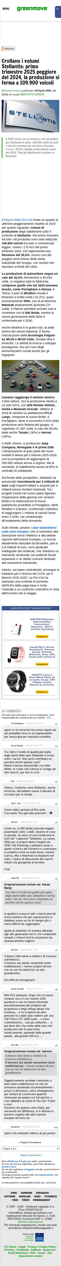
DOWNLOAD (24, 1196)
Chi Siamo (10, 1246)
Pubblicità (22, 1249)
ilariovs (14, 950)
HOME (14, 1193)
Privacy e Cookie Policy (42, 1246)
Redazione (49, 1249)
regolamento (46, 1174)
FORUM (25, 1200)
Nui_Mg (14, 1045)
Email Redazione (18, 1252)
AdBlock (36, 1249)
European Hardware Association (29, 1238)
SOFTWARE (9, 1196)
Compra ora (42, 637)
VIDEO (15, 1200)
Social (41, 1252)
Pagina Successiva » (31, 1155)
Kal (12, 781)
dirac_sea (16, 803)
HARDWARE (26, 1193)
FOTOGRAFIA (50, 1196)
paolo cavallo (17, 989)
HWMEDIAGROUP (41, 1200)
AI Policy (9, 1249)
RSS (32, 1252)
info (49, 717)
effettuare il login (17, 1161)
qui (43, 1182)
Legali (22, 1246)
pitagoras (15, 1127)
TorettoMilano (17, 723)
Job (49, 1252)
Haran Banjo (17, 745)
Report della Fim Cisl (18, 220)
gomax (14, 822)
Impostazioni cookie (30, 1255)
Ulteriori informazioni (30, 1221)
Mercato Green (32, 94)
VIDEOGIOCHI (42, 1193)
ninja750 (15, 878)
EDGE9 (37, 1196)
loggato (30, 1169)
